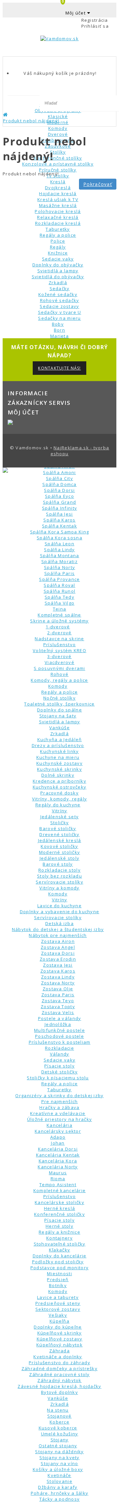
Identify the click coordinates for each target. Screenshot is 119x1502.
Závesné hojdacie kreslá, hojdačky (59, 1386)
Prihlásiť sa (95, 26)
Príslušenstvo (59, 644)
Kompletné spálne (59, 615)
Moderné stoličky (59, 852)
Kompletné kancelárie (59, 1190)
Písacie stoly (59, 1066)
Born (59, 330)
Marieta (59, 336)
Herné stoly (59, 1226)
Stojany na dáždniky (59, 1452)
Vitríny (59, 811)
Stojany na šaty (57, 716)
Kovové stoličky (59, 846)
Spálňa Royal (59, 585)
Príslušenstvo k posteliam (60, 1042)
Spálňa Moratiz (59, 561)
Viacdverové (59, 662)
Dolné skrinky (57, 775)
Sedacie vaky (59, 1060)
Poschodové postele (59, 1036)
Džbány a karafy (57, 1487)
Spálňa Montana (59, 555)
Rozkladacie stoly (59, 870)
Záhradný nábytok (59, 1380)
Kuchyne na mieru (57, 757)
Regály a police (59, 692)
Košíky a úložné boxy (58, 1469)
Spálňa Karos (59, 520)
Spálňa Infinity (59, 508)
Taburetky (59, 1090)
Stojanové (59, 1416)
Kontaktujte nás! (59, 368)
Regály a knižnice (59, 1232)
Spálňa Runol (59, 591)
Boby (58, 324)
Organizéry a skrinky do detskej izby (59, 1095)
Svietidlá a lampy (59, 722)
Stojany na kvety (59, 1457)
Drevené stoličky (59, 834)
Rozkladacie (59, 1048)
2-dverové (59, 633)
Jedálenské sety (59, 817)
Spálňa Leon (59, 544)
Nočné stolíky (59, 698)
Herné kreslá (59, 1208)
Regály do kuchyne (58, 805)
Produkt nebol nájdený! (31, 121)
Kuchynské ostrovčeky (60, 787)
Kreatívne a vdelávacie (57, 1113)
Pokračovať (97, 184)
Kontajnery (59, 1238)
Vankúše (59, 728)
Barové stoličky (57, 828)
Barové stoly (58, 864)
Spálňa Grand (59, 502)
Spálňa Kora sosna (59, 538)
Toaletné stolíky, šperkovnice (59, 704)
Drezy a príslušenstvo (58, 745)
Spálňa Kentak (59, 526)
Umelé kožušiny (59, 1434)
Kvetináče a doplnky (57, 1357)
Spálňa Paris (59, 573)
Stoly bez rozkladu (59, 876)
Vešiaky (58, 1315)
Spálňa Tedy (59, 597)
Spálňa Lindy (59, 550)
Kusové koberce (58, 1428)
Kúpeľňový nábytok (59, 1345)
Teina (59, 609)
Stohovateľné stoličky (60, 1244)
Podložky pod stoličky (58, 1262)
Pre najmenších (59, 1101)
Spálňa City (59, 478)
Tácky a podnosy (59, 1499)
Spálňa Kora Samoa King (59, 532)
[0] (59, 54)
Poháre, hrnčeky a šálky (59, 1493)
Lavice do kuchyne (59, 906)
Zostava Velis (58, 1012)
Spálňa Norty (59, 567)
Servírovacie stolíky (59, 882)
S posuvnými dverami (59, 668)
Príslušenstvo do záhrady (59, 1363)
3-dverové (59, 656)
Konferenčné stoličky (59, 1214)
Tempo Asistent (57, 1184)
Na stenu (57, 1410)
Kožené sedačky (57, 294)
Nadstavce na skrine (59, 639)
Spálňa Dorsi (59, 490)
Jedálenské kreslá (59, 840)
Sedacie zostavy (59, 306)
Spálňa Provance (59, 579)
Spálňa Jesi (59, 514)
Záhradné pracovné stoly (59, 1374)
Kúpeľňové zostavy (60, 1339)
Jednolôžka (58, 1024)
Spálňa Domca (59, 484)
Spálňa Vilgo (59, 603)
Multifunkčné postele (59, 1030)
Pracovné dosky (59, 793)
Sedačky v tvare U (59, 312)
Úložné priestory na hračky (59, 1119)
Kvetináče (59, 1475)
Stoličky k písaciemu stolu (58, 1078)
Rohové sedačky (59, 300)
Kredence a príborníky (59, 781)
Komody (57, 686)
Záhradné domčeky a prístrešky (59, 1368)
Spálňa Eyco (59, 496)
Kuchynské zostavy (59, 763)
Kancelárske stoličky (59, 1202)
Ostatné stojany (58, 1446)
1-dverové (58, 627)
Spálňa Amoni (59, 472)
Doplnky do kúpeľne (58, 1327)
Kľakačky (59, 1250)
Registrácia (94, 20)
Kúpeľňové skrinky (59, 1333)
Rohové (60, 674)
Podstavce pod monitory (59, 1268)
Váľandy (59, 1054)
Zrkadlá (58, 282)
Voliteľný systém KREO (59, 650)
